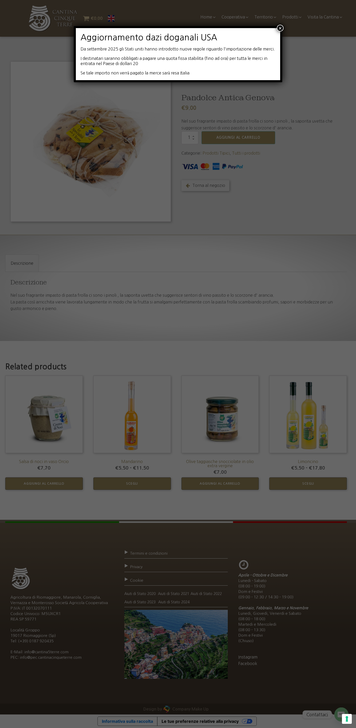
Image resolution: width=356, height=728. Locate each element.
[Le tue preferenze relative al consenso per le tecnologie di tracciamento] (347, 719)
